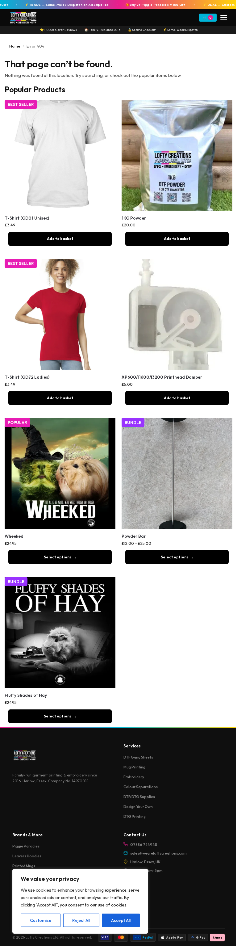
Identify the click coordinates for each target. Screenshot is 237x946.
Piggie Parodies (26, 846)
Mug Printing (134, 767)
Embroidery (133, 777)
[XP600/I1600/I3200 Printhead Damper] (177, 314)
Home (14, 46)
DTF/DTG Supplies (139, 796)
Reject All (81, 920)
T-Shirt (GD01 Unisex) (27, 218)
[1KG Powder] (177, 155)
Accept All (121, 920)
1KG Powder (134, 218)
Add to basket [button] (60, 238)
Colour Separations (140, 786)
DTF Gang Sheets (138, 757)
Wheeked (14, 536)
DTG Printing (134, 816)
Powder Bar (134, 536)
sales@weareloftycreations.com (158, 853)
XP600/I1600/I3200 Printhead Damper (162, 377)
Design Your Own (138, 806)
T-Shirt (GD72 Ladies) (27, 377)
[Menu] (223, 17)
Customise (40, 920)
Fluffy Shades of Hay (26, 695)
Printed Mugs (23, 866)
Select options (57, 557)
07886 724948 (143, 844)
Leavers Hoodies (26, 856)
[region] (80, 901)
